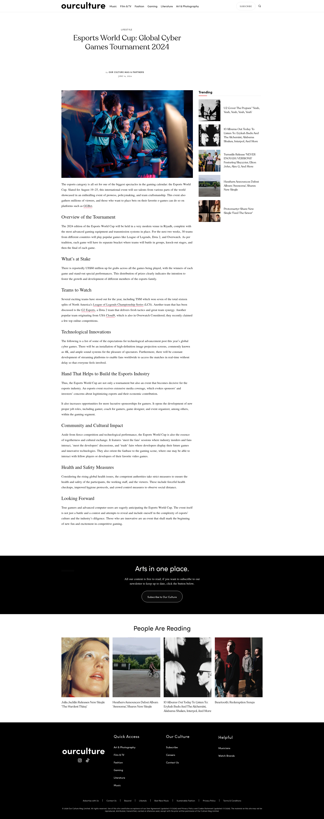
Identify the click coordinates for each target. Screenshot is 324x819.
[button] (259, 6)
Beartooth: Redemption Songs (235, 702)
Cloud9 (110, 315)
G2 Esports (88, 310)
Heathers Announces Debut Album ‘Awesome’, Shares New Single (241, 185)
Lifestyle (126, 30)
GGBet (88, 206)
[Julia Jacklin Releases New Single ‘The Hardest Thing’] (85, 667)
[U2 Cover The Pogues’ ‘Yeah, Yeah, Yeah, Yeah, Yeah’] (209, 110)
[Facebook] (121, 62)
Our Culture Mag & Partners (126, 72)
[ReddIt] (137, 62)
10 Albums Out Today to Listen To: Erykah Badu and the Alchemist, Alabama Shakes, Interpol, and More (187, 706)
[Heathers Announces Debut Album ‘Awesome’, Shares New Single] (209, 186)
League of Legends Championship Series (118, 304)
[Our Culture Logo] (83, 5)
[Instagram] (79, 760)
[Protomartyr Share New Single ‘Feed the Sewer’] (209, 211)
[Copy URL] (144, 62)
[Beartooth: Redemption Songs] (239, 667)
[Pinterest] (129, 62)
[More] (152, 62)
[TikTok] (87, 760)
